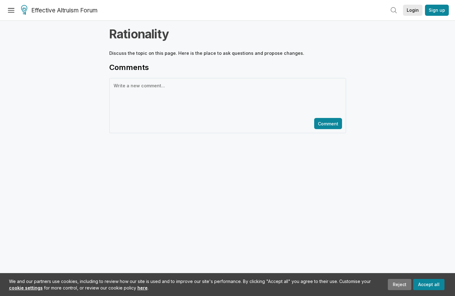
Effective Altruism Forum (64, 10)
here (142, 287)
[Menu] (11, 10)
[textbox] (226, 97)
